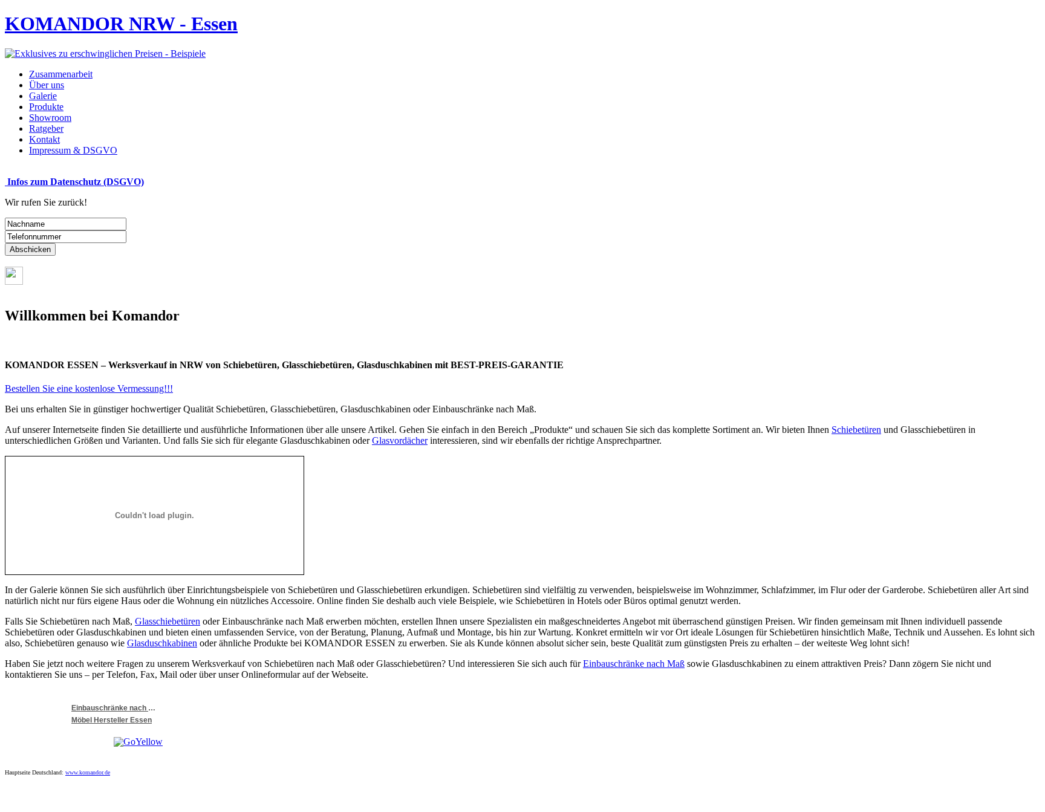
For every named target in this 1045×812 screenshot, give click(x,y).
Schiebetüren (856, 429)
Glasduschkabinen (162, 643)
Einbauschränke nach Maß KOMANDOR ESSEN (113, 708)
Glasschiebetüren (167, 621)
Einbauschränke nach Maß (634, 663)
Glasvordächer (400, 440)
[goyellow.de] (91, 742)
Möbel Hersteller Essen (111, 720)
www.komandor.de (87, 772)
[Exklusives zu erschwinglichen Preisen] (105, 53)
